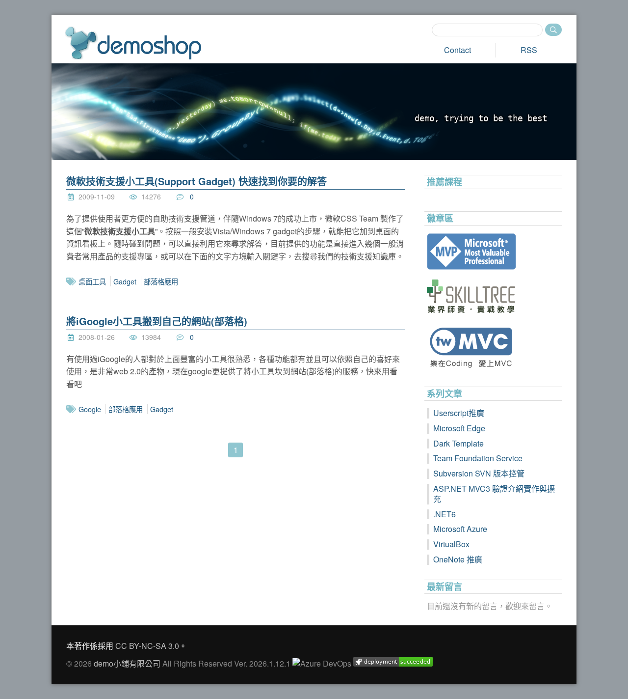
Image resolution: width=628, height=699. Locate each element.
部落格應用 (161, 281)
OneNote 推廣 (457, 559)
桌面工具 (92, 281)
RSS (529, 50)
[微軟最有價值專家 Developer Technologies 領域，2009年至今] (493, 251)
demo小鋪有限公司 (127, 663)
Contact (457, 50)
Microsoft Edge (459, 428)
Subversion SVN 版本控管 (478, 473)
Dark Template (458, 443)
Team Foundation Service (478, 458)
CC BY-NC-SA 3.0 (147, 645)
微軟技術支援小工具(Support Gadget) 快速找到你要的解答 (196, 181)
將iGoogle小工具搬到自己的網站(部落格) (156, 321)
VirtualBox (451, 544)
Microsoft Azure (460, 528)
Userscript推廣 (458, 413)
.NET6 (444, 514)
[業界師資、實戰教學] (493, 296)
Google (89, 409)
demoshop (133, 43)
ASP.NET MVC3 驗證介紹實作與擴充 (494, 493)
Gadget (124, 281)
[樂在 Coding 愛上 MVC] (493, 347)
